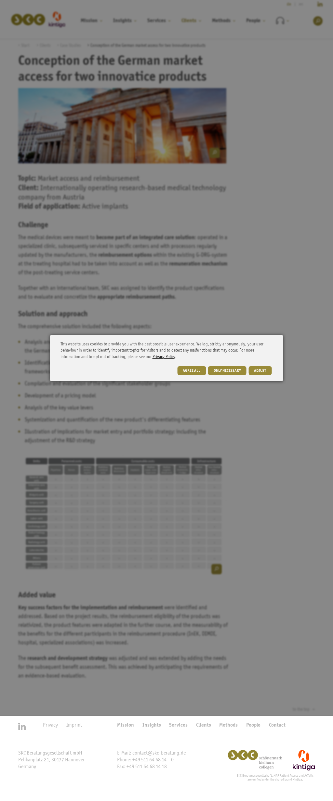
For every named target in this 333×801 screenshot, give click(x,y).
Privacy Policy (164, 357)
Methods (228, 725)
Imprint (74, 725)
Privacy (50, 725)
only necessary (227, 371)
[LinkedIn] (22, 726)
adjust (260, 371)
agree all (191, 371)
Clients (203, 725)
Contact (277, 725)
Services (178, 725)
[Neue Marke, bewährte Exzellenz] (260, 760)
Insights (151, 725)
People (253, 725)
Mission (125, 725)
